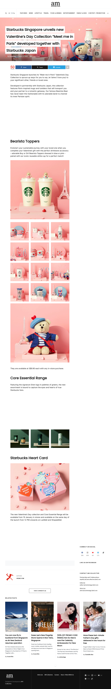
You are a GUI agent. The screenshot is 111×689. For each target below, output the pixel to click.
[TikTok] (103, 553)
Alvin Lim (40, 675)
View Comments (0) (40, 590)
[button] (6, 13)
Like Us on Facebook (88, 562)
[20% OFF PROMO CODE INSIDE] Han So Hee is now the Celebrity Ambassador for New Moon (67, 640)
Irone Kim (20, 578)
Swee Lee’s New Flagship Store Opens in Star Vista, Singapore (42, 638)
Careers (56, 675)
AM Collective (48, 675)
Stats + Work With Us (67, 675)
